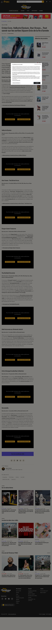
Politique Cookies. (14, 74)
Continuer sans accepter (37, 64)
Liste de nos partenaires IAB (16, 80)
